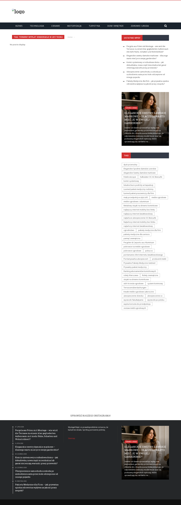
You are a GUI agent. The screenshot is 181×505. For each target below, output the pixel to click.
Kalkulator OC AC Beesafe (151, 177)
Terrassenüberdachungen (135, 287)
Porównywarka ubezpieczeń (136, 259)
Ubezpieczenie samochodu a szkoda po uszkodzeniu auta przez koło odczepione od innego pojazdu (146, 74)
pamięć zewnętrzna (132, 238)
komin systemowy (131, 181)
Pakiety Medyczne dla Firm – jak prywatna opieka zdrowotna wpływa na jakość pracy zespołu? (148, 82)
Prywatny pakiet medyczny (135, 267)
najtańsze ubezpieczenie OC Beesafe (140, 218)
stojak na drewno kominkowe (136, 279)
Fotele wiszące (130, 177)
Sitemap (71, 438)
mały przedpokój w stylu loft (136, 197)
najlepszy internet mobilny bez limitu (139, 209)
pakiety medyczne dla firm (149, 230)
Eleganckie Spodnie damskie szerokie (140, 168)
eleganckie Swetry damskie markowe (140, 172)
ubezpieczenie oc (154, 295)
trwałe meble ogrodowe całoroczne (139, 291)
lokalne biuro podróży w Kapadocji (138, 185)
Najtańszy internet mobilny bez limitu (139, 222)
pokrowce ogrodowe (132, 250)
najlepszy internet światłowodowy (138, 213)
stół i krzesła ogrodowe (134, 283)
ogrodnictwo (129, 230)
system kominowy (155, 283)
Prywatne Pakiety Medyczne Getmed (139, 263)
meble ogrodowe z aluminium (136, 201)
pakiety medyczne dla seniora (136, 234)
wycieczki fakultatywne (133, 300)
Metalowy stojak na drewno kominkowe (141, 205)
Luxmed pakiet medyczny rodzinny (138, 189)
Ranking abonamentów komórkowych (140, 271)
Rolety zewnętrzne (150, 275)
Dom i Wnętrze (115, 25)
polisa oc (149, 250)
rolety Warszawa (131, 275)
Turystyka (94, 25)
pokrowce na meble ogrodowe (137, 246)
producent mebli (159, 259)
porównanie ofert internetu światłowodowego (143, 254)
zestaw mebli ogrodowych (135, 308)
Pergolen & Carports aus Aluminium (139, 242)
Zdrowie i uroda (140, 25)
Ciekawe (55, 25)
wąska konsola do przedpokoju (137, 304)
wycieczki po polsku (155, 300)
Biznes (18, 25)
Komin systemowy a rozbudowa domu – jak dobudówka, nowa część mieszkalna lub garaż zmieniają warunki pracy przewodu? (146, 65)
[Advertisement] (117, 11)
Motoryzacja (74, 25)
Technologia (37, 25)
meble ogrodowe (159, 197)
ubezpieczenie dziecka (133, 295)
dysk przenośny (130, 164)
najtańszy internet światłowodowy (138, 226)
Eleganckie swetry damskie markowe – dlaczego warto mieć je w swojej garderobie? (147, 57)
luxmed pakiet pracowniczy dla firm (139, 193)
